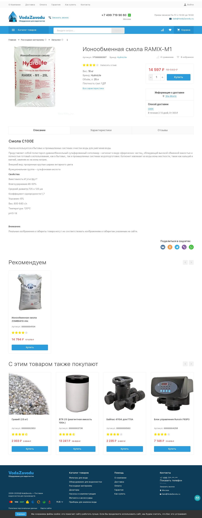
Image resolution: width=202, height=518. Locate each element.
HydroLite (122, 57)
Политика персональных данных (23, 508)
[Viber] (184, 247)
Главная (12, 40)
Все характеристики (93, 88)
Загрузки (56, 40)
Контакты (85, 4)
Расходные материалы (32, 40)
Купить (178, 77)
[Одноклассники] (170, 247)
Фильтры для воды (78, 478)
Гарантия (55, 4)
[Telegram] (177, 247)
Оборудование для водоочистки (85, 482)
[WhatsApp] (191, 247)
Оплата (43, 4)
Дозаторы (74, 490)
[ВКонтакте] (162, 247)
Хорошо (21, 514)
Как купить (70, 4)
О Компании (15, 4)
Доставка (30, 4)
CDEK (151, 109)
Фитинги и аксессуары (80, 498)
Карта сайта (46, 508)
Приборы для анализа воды (83, 502)
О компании (120, 478)
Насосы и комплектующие (82, 494)
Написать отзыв (108, 65)
